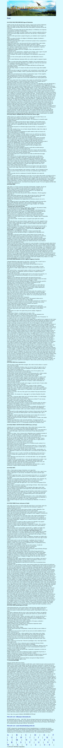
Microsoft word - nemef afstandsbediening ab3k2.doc (21, 725)
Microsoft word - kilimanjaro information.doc (19, 716)
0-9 (47, 745)
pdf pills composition (31, 6)
